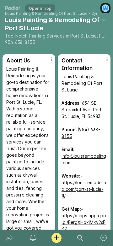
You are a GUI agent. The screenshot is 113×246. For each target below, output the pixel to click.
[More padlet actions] (104, 237)
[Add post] (56, 237)
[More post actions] (47, 61)
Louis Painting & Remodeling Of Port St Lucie (46, 13)
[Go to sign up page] (105, 8)
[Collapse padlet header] (104, 20)
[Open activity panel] (33, 237)
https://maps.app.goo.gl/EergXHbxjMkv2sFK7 (84, 222)
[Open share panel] (9, 237)
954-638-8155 (20, 42)
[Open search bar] (80, 238)
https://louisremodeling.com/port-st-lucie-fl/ (84, 189)
